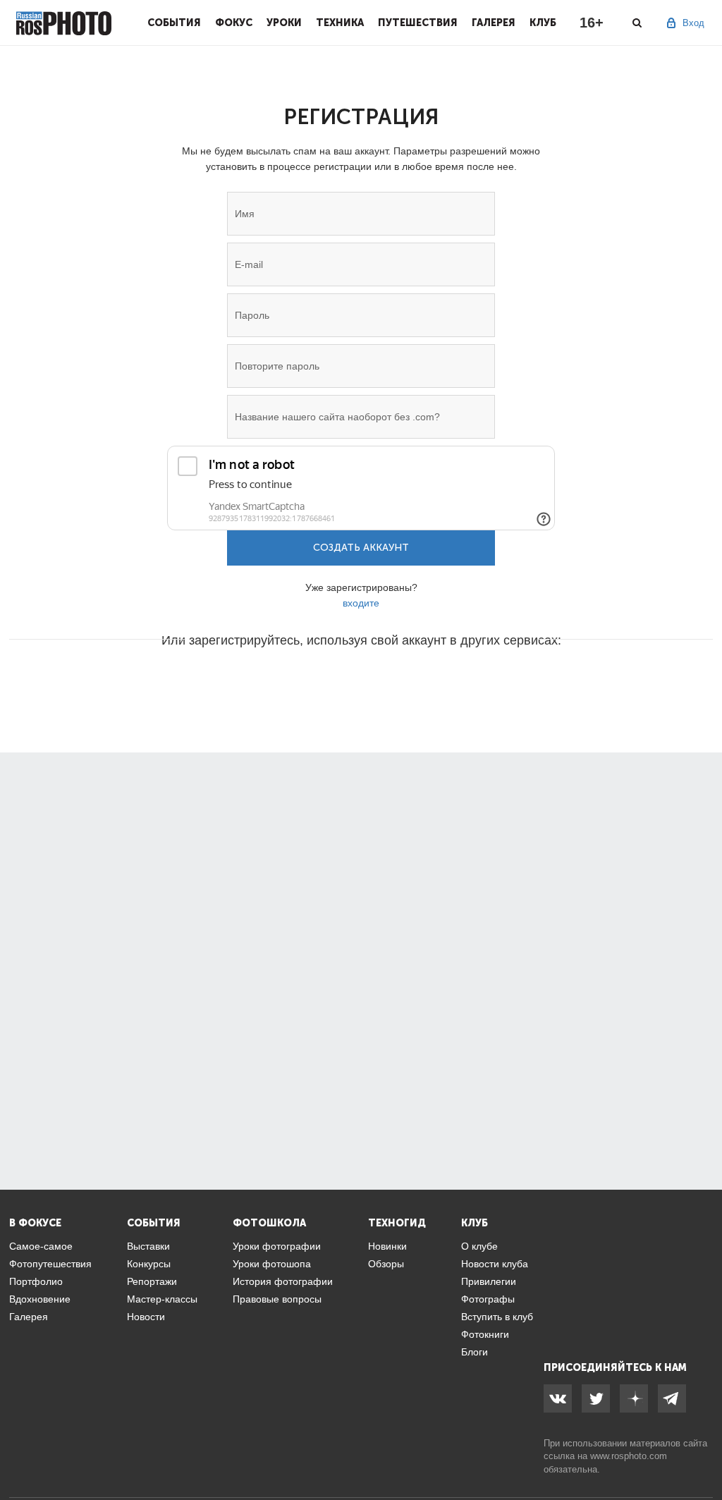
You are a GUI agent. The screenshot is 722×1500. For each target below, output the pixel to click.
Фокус (233, 22)
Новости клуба (494, 1263)
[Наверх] (703, 1453)
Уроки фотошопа (272, 1263)
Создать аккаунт (361, 547)
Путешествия (418, 22)
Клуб (543, 22)
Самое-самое (41, 1246)
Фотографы (488, 1299)
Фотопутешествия (50, 1263)
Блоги (474, 1352)
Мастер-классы (162, 1299)
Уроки (284, 22)
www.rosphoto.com (628, 1456)
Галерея (493, 22)
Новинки (387, 1246)
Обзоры (386, 1263)
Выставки (148, 1246)
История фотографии (283, 1281)
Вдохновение (40, 1299)
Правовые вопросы (277, 1299)
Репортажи (152, 1281)
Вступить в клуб (497, 1316)
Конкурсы (149, 1263)
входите (361, 603)
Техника (340, 22)
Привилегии (488, 1281)
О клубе (479, 1246)
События (174, 22)
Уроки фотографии (277, 1246)
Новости (146, 1316)
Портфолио (36, 1281)
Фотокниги (485, 1334)
